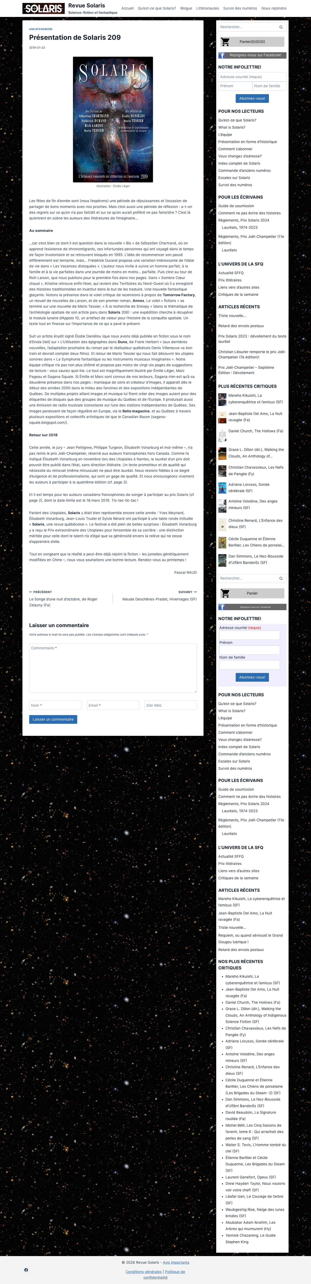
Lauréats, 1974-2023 (240, 227)
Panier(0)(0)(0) (252, 42)
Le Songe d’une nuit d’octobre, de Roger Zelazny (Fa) (63, 598)
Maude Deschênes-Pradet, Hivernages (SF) (159, 595)
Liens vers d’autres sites (238, 287)
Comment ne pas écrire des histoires (249, 213)
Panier (252, 593)
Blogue (186, 8)
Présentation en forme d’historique (247, 142)
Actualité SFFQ (231, 273)
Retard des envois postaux (241, 326)
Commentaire (44, 648)
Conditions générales (144, 1272)
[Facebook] (26, 1270)
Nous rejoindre (273, 8)
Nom (36, 705)
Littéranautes (207, 8)
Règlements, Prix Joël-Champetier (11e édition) (251, 239)
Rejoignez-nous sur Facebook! (255, 55)
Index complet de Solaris (239, 163)
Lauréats (229, 250)
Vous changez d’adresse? (240, 156)
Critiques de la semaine (238, 294)
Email (95, 705)
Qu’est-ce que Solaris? (157, 8)
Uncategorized (41, 29)
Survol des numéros (240, 8)
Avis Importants (176, 1262)
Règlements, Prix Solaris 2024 (243, 220)
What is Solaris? (231, 127)
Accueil (127, 8)
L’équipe (225, 134)
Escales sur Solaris (234, 178)
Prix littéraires (230, 280)
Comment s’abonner (235, 149)
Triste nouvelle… (232, 316)
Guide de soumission (236, 206)
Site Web (154, 705)
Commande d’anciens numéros (244, 170)
